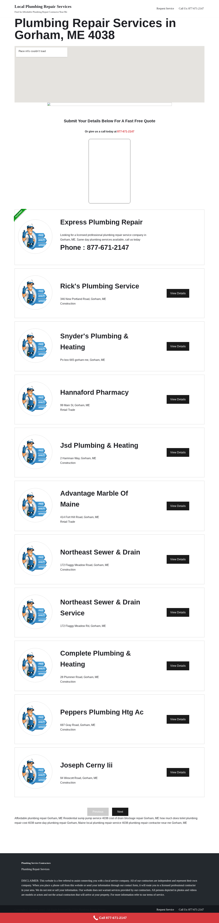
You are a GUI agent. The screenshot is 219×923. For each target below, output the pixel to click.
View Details (178, 293)
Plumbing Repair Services (35, 869)
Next (120, 811)
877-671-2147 (125, 131)
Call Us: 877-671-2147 (191, 8)
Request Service (165, 8)
